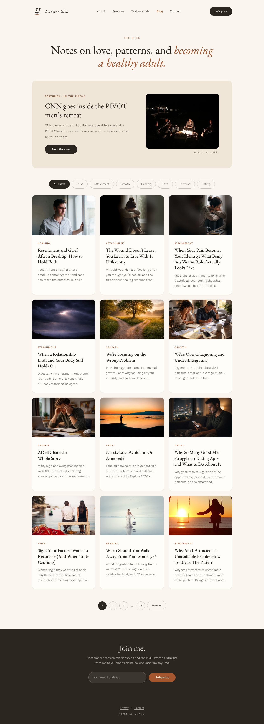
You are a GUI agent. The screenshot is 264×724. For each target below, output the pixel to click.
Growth (125, 183)
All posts (59, 183)
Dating (206, 183)
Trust (80, 183)
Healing (146, 183)
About (101, 11)
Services (118, 11)
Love (165, 183)
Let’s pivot (220, 11)
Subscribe (162, 677)
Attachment (101, 183)
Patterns (185, 183)
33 (141, 605)
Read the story (61, 149)
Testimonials (140, 11)
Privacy (124, 707)
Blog (160, 11)
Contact (175, 11)
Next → (156, 605)
